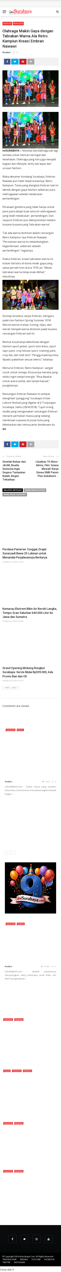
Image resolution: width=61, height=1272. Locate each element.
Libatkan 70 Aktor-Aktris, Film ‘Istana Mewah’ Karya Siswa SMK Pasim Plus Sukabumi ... (47, 469)
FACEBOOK (49, 1259)
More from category (15, 494)
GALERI (7, 1071)
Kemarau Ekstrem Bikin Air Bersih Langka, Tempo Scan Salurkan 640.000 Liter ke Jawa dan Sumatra (29, 613)
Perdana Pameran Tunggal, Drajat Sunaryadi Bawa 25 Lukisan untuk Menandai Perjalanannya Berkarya (24, 553)
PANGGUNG (18, 23)
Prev (7, 688)
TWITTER (6, 1262)
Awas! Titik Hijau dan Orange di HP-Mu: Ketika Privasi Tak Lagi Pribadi (38, 841)
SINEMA (21, 924)
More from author (35, 490)
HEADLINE (7, 23)
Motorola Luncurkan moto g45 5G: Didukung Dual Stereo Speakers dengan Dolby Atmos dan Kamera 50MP (28, 807)
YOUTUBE (36, 1259)
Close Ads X (7, 1269)
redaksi (6, 52)
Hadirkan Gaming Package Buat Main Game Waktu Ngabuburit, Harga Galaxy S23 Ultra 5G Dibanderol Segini (29, 826)
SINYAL (20, 730)
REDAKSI (24, 1259)
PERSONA (19, 1019)
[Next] (12, 853)
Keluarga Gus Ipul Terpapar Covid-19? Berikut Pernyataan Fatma (38, 1004)
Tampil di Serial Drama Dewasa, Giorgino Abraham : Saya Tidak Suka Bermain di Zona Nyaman (28, 1211)
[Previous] (7, 853)
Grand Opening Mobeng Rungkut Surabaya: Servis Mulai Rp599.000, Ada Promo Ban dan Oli (27, 672)
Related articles (13, 490)
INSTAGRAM (19, 1262)
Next (14, 688)
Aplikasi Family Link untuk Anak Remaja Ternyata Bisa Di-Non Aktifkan (38, 989)
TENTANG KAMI (9, 1259)
